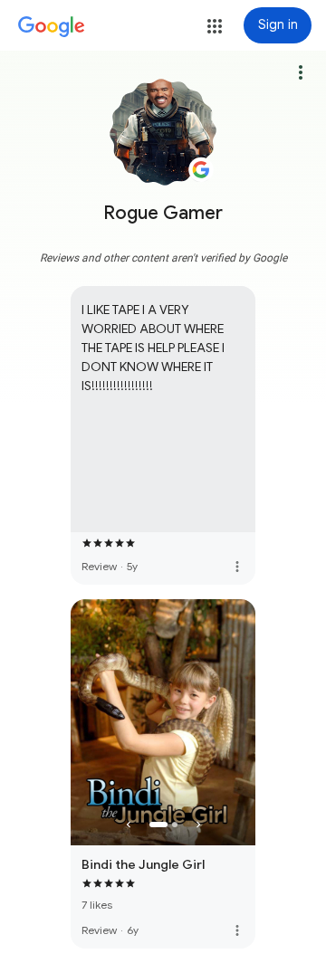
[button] (215, 26)
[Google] (51, 27)
